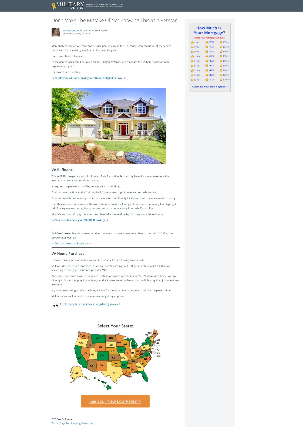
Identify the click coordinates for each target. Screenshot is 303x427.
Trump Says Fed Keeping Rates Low (72, 423)
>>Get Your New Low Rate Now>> (71, 243)
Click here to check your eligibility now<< (90, 304)
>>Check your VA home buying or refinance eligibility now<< (88, 78)
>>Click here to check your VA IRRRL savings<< (80, 220)
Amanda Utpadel (71, 30)
